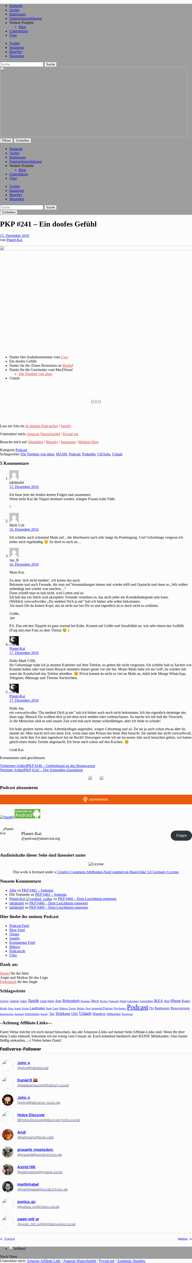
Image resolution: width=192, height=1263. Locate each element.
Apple (33, 1000)
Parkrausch (8, 982)
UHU (74, 1014)
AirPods (4, 1001)
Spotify (66, 426)
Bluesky (52, 442)
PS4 (151, 1008)
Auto (58, 1001)
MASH (61, 454)
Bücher (104, 1001)
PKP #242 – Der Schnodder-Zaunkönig (41, 770)
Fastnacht (114, 1001)
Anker (23, 1001)
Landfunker (37, 1008)
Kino (11, 1008)
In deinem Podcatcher (42, 426)
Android (14, 1001)
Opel (88, 1008)
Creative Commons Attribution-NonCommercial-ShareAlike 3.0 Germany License (118, 872)
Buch (95, 1001)
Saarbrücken (7, 1014)
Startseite (16, 6)
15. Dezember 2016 (14, 236)
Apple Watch (47, 1001)
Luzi (56, 1008)
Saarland (19, 1014)
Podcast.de (17, 951)
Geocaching (146, 1001)
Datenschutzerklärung (25, 18)
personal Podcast (102, 1008)
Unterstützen (18, 31)
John (12, 890)
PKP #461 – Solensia (37, 890)
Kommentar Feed (22, 943)
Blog (22, 27)
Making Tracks (67, 1008)
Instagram (16, 47)
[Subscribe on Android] (27, 817)
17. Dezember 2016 (24, 653)
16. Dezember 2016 (24, 529)
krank (18, 1008)
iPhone (175, 1001)
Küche (25, 1008)
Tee (52, 1014)
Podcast (21, 450)
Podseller (89, 454)
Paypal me (70, 434)
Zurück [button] (9, 1239)
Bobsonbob (71, 1001)
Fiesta (123, 1001)
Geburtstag (133, 1001)
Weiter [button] (183, 1239)
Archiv (14, 10)
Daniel (5, 973)
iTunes (14, 934)
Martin (67, 365)
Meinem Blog (88, 442)
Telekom (62, 1013)
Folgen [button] (181, 835)
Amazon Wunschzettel (43, 434)
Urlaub (117, 454)
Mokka (81, 1008)
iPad (167, 1001)
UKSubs (103, 454)
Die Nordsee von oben (35, 374)
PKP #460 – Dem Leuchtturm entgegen (87, 899)
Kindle (3, 1008)
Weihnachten (114, 1014)
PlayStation (120, 1008)
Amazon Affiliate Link (43, 1261)
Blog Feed (17, 930)
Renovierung (180, 1008)
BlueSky (15, 52)
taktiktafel (16, 903)
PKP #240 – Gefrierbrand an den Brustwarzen (47, 766)
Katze (186, 1001)
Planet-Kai (14, 240)
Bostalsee (85, 1001)
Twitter (14, 43)
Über (13, 35)
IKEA (158, 1001)
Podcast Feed (19, 926)
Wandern (99, 1014)
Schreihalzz (32, 1014)
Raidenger (162, 1008)
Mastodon (16, 56)
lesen (49, 1008)
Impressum (17, 14)
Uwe (64, 357)
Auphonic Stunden (131, 1261)
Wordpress (127, 1014)
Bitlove (14, 947)
